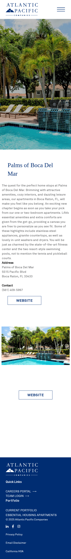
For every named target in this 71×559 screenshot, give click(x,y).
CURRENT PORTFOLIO (21, 510)
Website (35, 395)
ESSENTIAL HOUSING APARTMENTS (31, 515)
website (24, 300)
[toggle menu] (61, 9)
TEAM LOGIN (15, 496)
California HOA (14, 551)
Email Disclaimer (16, 542)
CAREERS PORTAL (18, 491)
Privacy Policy (14, 534)
